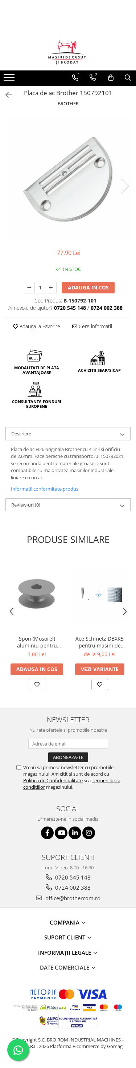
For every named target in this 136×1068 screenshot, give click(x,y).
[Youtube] (61, 833)
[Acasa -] (68, 52)
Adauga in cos (88, 287)
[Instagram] (88, 833)
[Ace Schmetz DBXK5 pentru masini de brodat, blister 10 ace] (99, 594)
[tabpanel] (68, 178)
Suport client (65, 937)
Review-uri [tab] (25, 504)
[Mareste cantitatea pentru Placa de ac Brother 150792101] (51, 287)
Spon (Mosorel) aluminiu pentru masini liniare (37, 642)
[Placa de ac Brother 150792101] (68, 178)
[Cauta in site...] (128, 77)
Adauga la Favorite (39, 326)
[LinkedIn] (75, 833)
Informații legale (65, 952)
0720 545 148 (72, 877)
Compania (65, 922)
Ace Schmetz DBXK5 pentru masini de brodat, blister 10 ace (99, 642)
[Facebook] (47, 833)
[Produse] (10, 79)
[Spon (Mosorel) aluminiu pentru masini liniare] (37, 594)
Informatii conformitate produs (44, 489)
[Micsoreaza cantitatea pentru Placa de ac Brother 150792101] (29, 287)
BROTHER (68, 103)
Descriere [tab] (21, 433)
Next (125, 186)
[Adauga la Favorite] (37, 684)
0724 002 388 (72, 887)
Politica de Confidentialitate (53, 780)
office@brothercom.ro (72, 898)
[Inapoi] (5, 95)
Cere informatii (94, 326)
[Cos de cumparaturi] (111, 77)
